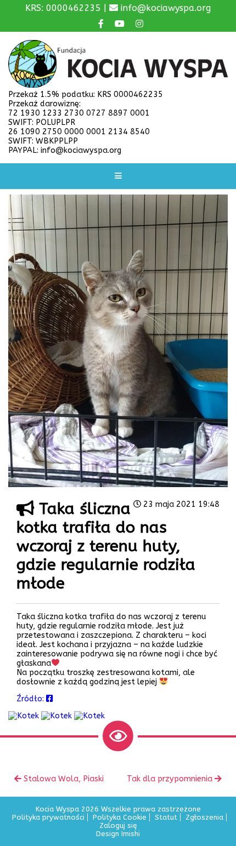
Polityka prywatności (48, 817)
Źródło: (31, 699)
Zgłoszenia (204, 817)
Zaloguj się (118, 825)
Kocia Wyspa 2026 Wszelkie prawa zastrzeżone (118, 809)
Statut (166, 817)
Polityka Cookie (120, 817)
